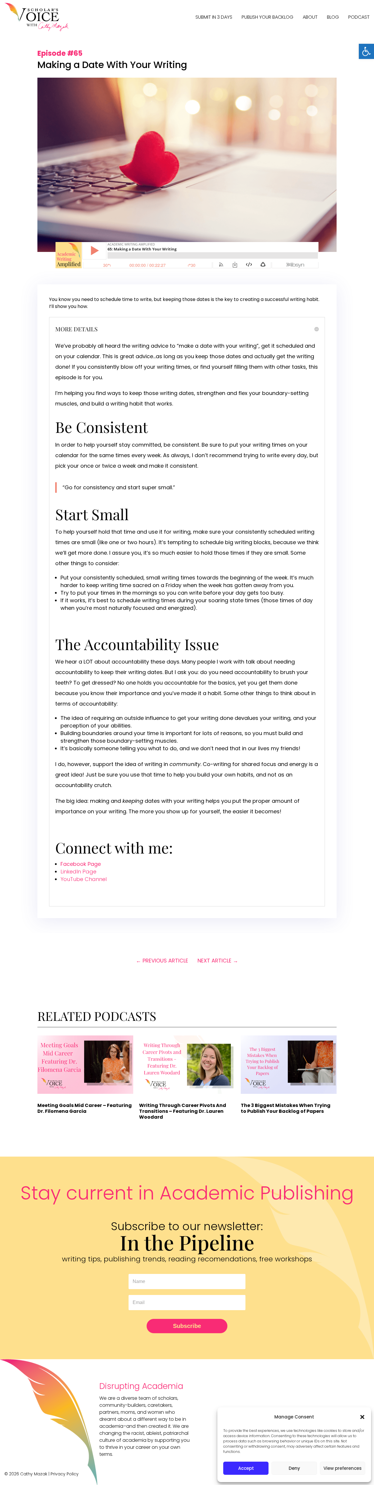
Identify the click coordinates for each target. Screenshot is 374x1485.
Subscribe (187, 1326)
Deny (294, 1468)
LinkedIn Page (78, 871)
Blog (333, 17)
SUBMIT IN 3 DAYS (213, 17)
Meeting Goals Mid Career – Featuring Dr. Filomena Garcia (84, 1108)
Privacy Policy (65, 1474)
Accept (246, 1468)
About (310, 17)
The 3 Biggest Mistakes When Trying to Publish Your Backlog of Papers (285, 1108)
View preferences (342, 1468)
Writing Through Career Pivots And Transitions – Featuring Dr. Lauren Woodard (182, 1111)
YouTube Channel (83, 879)
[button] (366, 51)
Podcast (359, 17)
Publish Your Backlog (267, 17)
